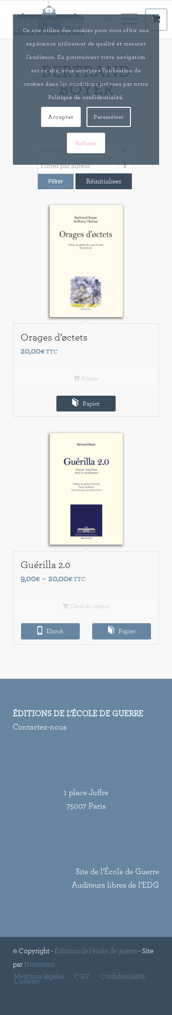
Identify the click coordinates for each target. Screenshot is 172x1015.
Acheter (89, 378)
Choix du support (89, 606)
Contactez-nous (39, 727)
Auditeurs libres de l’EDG (115, 885)
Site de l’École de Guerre (117, 871)
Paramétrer (109, 117)
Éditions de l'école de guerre (95, 951)
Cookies (26, 981)
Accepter (61, 117)
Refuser (85, 143)
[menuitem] (39, 976)
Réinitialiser (103, 181)
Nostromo (39, 964)
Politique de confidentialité (85, 97)
